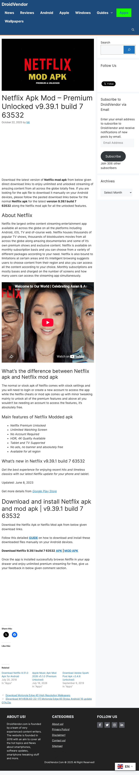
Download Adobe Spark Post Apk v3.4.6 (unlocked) (76, 676)
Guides (102, 13)
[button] (133, 29)
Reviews (27, 13)
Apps (124, 13)
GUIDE (33, 537)
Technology (59, 751)
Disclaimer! (58, 735)
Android (46, 13)
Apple (64, 13)
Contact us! (59, 740)
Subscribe (113, 156)
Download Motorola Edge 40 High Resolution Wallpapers (38, 695)
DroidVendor (15, 4)
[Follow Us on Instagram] (114, 725)
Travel (55, 757)
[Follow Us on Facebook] (100, 725)
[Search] (129, 50)
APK (59, 550)
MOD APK (71, 550)
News (9, 13)
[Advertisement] (47, 151)
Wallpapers (14, 21)
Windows (83, 13)
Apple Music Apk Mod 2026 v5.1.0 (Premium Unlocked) (44, 676)
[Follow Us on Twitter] (107, 725)
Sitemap (57, 746)
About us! (57, 724)
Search (105, 42)
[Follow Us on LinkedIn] (122, 725)
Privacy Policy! (61, 729)
